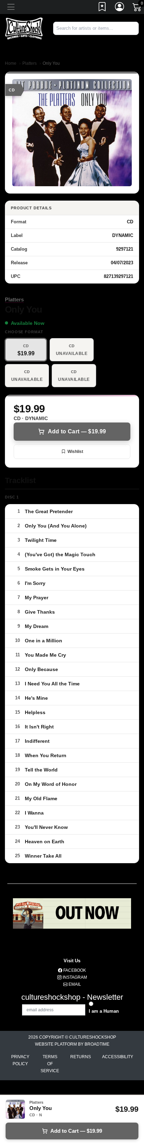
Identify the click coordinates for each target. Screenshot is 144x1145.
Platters (29, 63)
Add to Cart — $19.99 (77, 431)
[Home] (24, 28)
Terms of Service (50, 1063)
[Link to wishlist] (102, 8)
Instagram (74, 977)
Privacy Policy (20, 1060)
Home (10, 63)
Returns (80, 1056)
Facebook (74, 970)
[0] (137, 8)
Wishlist (75, 451)
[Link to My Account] (120, 8)
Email (74, 984)
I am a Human (104, 1011)
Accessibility (117, 1056)
